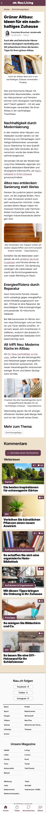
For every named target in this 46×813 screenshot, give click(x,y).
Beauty (7, 773)
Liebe (6, 755)
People (7, 716)
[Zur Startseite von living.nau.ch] (23, 2)
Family (6, 759)
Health (6, 750)
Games (7, 725)
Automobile (9, 768)
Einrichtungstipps (20, 9)
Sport (6, 711)
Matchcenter (30, 711)
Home (6, 9)
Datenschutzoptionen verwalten (13, 793)
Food (27, 759)
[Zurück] (1, 3)
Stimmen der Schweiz (34, 725)
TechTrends (29, 768)
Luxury (27, 755)
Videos (7, 720)
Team (27, 781)
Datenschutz (9, 789)
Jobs (6, 785)
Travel (27, 764)
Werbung (8, 781)
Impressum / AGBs (32, 789)
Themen (28, 729)
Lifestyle (7, 729)
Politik (27, 707)
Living (27, 750)
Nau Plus (28, 720)
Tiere (6, 764)
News (6, 707)
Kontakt (28, 785)
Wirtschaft (29, 716)
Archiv (6, 734)
